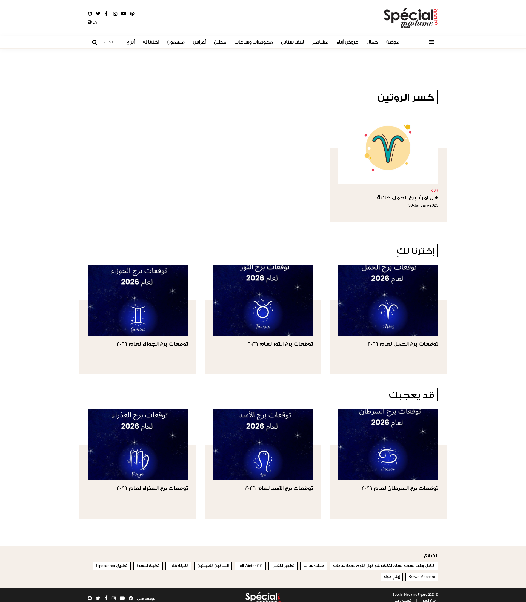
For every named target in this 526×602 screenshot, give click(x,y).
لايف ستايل (292, 42)
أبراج (131, 42)
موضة (392, 42)
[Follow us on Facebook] (106, 13)
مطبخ (220, 42)
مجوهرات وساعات (254, 42)
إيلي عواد (392, 577)
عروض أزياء (347, 42)
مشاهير (320, 42)
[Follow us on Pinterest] (132, 13)
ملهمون (176, 42)
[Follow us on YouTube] (123, 13)
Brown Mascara (421, 577)
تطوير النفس (283, 566)
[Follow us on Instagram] (115, 13)
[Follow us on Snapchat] (90, 13)
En (94, 22)
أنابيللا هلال (178, 566)
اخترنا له (151, 42)
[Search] (97, 42)
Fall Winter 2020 (250, 566)
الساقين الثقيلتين (213, 566)
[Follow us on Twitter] (98, 13)
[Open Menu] (431, 42)
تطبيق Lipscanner (112, 566)
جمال (372, 42)
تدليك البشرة (148, 566)
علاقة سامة (313, 566)
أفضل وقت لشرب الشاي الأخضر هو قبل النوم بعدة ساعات (384, 566)
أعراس (199, 42)
